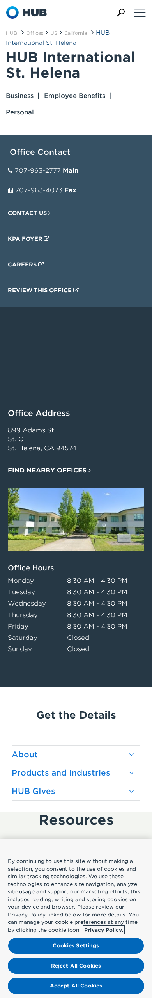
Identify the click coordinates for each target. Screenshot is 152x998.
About (25, 754)
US (53, 33)
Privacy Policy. (103, 930)
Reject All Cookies (76, 966)
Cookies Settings (76, 945)
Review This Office (40, 290)
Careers (23, 264)
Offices (34, 33)
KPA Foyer (26, 239)
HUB (11, 33)
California (75, 33)
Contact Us (28, 213)
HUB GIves (33, 791)
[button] (121, 13)
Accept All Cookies (76, 986)
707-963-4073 (38, 190)
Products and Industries (61, 773)
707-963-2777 (38, 170)
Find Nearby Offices (48, 470)
